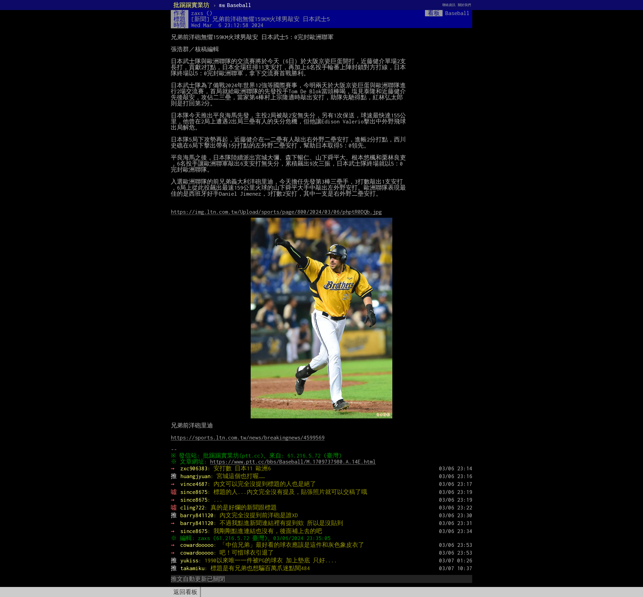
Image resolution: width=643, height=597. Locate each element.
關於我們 (464, 5)
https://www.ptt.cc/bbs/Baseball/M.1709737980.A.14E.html (293, 461)
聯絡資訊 (448, 5)
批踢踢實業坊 (191, 5)
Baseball (235, 5)
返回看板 (185, 592)
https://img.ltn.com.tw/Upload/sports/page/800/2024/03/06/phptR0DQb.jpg (276, 211)
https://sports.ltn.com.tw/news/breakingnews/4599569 (248, 437)
